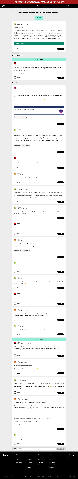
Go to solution (39, 18)
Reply (60, 48)
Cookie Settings (25, 476)
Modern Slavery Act (45, 476)
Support (39, 457)
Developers (29, 459)
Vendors (29, 467)
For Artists (29, 457)
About (17, 457)
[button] (64, 24)
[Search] (68, 6)
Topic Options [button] (15, 53)
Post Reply (60, 448)
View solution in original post (19, 73)
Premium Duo (51, 459)
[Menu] (75, 6)
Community (7, 6)
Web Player (40, 459)
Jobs (17, 459)
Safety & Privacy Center (10, 476)
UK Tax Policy (52, 476)
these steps (46, 2)
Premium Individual (52, 457)
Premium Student (52, 464)
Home (8, 9)
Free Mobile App (41, 462)
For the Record (19, 462)
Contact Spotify (41, 464)
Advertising (29, 462)
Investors (29, 464)
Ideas (47, 6)
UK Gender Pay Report (60, 476)
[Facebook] (74, 455)
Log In (72, 5)
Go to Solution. (21, 43)
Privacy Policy (18, 476)
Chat (38, 6)
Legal (4, 476)
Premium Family (52, 462)
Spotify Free (51, 467)
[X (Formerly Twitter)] (70, 455)
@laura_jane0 (18, 162)
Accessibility (38, 476)
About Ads (32, 476)
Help (30, 6)
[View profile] (15, 23)
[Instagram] (66, 455)
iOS (13, 9)
